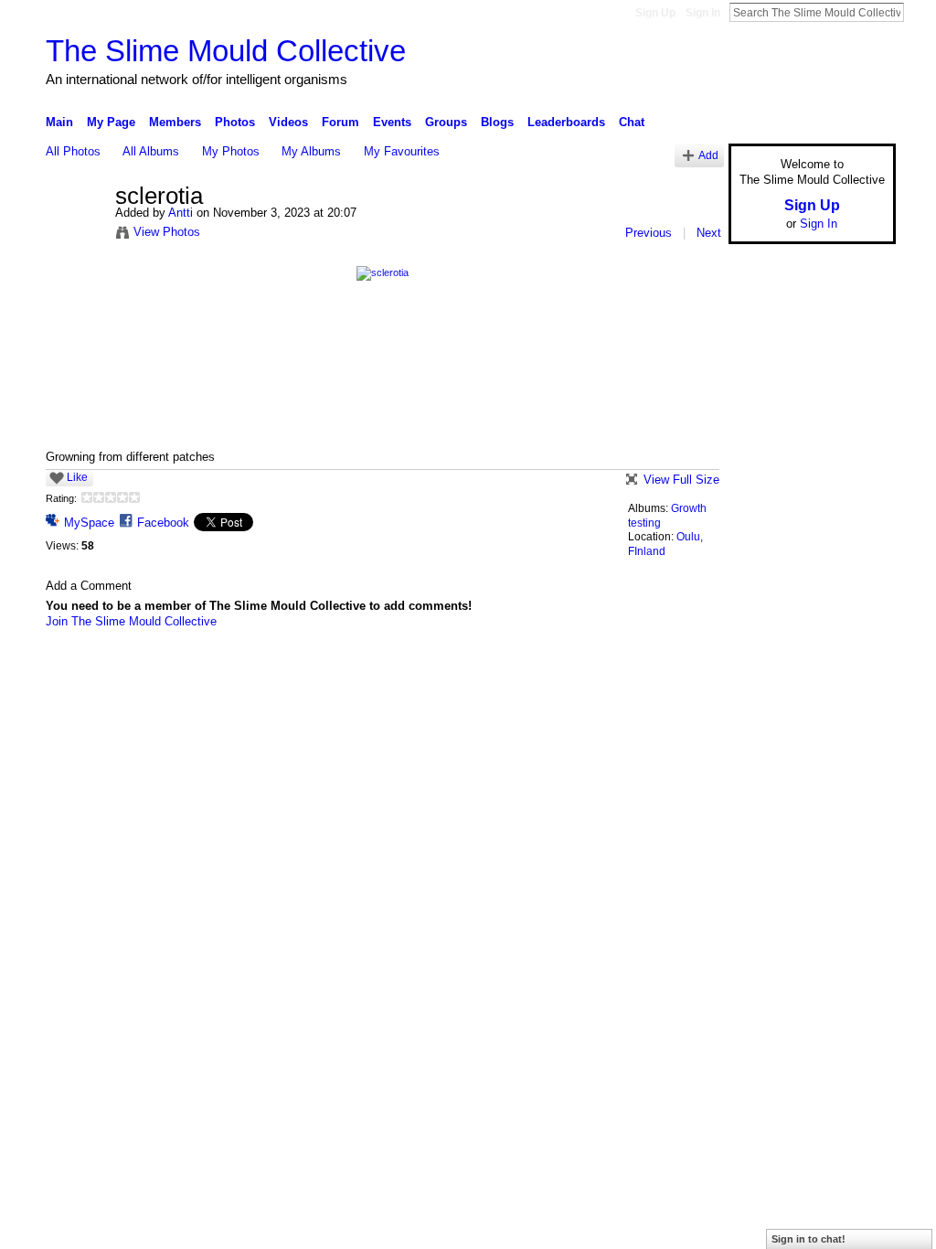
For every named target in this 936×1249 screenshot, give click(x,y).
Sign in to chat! (808, 1238)
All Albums (150, 151)
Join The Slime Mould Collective (131, 621)
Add (708, 155)
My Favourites (402, 151)
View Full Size (681, 479)
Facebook (163, 522)
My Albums (311, 151)
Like (77, 477)
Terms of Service (855, 670)
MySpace (89, 522)
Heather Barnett (183, 670)
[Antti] (75, 235)
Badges (688, 670)
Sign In (703, 12)
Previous (648, 233)
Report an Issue (760, 670)
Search (918, 12)
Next (709, 233)
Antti (180, 212)
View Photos (166, 232)
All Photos (73, 151)
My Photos (231, 151)
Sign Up (655, 12)
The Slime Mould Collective (226, 51)
